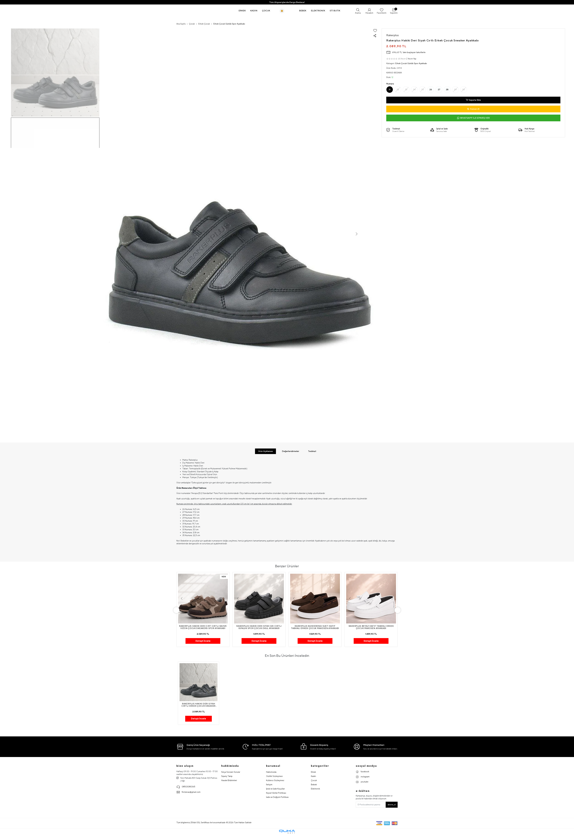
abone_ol (392, 804)
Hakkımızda (271, 772)
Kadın (313, 776)
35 (422, 89)
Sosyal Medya (366, 765)
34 (414, 89)
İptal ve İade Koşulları (275, 789)
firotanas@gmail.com (191, 792)
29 (455, 89)
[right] (398, 610)
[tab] (265, 451)
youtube (364, 782)
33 (406, 89)
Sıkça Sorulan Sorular (230, 772)
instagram (365, 777)
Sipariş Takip (226, 776)
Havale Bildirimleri (229, 780)
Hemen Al (474, 109)
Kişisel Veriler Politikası (276, 793)
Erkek (313, 772)
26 (430, 89)
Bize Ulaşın (185, 765)
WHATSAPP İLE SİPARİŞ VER (475, 118)
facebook (364, 771)
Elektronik (315, 789)
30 (463, 89)
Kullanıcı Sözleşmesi (275, 780)
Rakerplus (392, 35)
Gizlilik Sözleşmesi (274, 776)
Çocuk (314, 780)
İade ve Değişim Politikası (277, 797)
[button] (242, 10)
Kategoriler (320, 765)
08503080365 (188, 787)
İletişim (269, 784)
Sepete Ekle (475, 100)
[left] (176, 610)
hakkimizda (230, 765)
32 (398, 89)
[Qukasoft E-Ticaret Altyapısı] (287, 832)
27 (439, 89)
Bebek (314, 784)
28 (447, 89)
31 (390, 89)
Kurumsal (273, 765)
